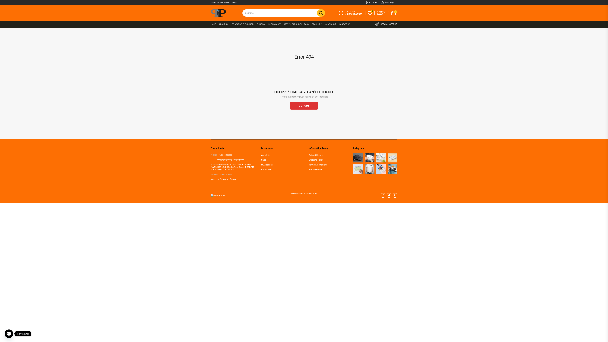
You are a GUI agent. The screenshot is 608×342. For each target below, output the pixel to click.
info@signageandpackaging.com (230, 160)
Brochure (317, 24)
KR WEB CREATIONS (309, 194)
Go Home (304, 105)
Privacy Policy (315, 169)
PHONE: (214, 155)
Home (213, 24)
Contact (373, 2)
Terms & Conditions (318, 165)
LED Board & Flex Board (242, 24)
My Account (330, 24)
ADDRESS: (215, 165)
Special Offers (388, 24)
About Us (223, 24)
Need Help (389, 2)
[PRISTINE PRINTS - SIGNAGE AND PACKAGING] (218, 13)
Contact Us (344, 24)
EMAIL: (213, 160)
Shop (263, 160)
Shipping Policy (316, 160)
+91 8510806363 (225, 155)
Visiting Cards (274, 24)
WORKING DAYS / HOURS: (221, 175)
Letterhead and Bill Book (296, 24)
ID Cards (260, 24)
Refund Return (316, 155)
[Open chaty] (9, 333)
